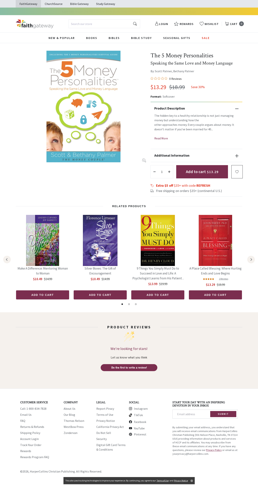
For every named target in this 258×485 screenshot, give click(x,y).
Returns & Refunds (32, 427)
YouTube (139, 428)
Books (91, 38)
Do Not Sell (103, 433)
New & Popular (62, 38)
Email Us (26, 415)
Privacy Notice (105, 421)
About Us (69, 408)
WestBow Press (74, 427)
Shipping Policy (30, 433)
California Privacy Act (110, 427)
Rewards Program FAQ (34, 457)
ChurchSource (54, 4)
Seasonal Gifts (176, 38)
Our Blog (69, 415)
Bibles (114, 38)
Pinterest (140, 434)
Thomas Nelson (74, 421)
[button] (237, 171)
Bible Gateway (79, 4)
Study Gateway (105, 4)
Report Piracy (105, 408)
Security (101, 439)
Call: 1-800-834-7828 (33, 408)
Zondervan (70, 433)
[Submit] (135, 24)
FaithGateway (28, 4)
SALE (206, 38)
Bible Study (141, 38)
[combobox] (104, 23)
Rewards (25, 451)
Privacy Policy (214, 450)
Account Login (29, 439)
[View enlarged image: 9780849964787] (83, 106)
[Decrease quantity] (154, 171)
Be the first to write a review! (129, 367)
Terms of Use (104, 415)
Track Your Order (30, 445)
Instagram (141, 408)
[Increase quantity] (169, 171)
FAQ (22, 421)
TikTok (138, 415)
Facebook (140, 422)
